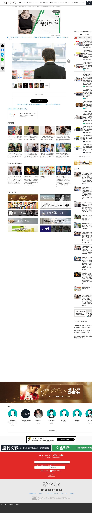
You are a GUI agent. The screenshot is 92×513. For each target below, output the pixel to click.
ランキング (25, 2)
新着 (20, 2)
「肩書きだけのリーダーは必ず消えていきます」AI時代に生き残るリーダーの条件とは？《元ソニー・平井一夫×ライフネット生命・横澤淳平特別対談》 (15, 180)
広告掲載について (32, 493)
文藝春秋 (51, 2)
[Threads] (49, 490)
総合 (88, 34)
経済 (14, 108)
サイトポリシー (64, 493)
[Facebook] (42, 490)
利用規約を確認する (45, 470)
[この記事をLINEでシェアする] (2, 60)
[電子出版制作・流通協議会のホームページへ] (34, 498)
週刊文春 (45, 2)
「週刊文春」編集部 (88, 47)
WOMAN (56, 2)
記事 (16, 6)
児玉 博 (86, 108)
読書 (66, 2)
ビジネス (12, 6)
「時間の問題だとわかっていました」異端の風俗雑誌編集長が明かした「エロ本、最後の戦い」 (38, 38)
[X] (46, 490)
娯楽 (25, 108)
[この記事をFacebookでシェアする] (2, 50)
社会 (22, 108)
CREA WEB (11, 504)
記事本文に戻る (39, 94)
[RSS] (60, 490)
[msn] (57, 490)
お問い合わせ (41, 493)
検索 (83, 2)
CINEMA (62, 2)
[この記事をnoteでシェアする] (2, 64)
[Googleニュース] (53, 490)
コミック (71, 2)
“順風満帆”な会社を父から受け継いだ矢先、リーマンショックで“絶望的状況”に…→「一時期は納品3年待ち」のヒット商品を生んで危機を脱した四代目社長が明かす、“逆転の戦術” (31, 180)
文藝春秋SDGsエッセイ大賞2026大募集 (46, 178)
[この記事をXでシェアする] (2, 46)
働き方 (18, 108)
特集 (37, 2)
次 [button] (68, 61)
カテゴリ (31, 2)
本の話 (17, 504)
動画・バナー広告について (53, 493)
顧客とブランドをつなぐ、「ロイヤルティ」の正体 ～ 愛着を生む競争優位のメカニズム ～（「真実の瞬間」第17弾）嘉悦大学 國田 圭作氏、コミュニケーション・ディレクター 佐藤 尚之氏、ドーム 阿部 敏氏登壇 (63, 181)
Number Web (4, 504)
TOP (8, 6)
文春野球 (76, 2)
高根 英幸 (86, 98)
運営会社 (72, 493)
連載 (41, 2)
